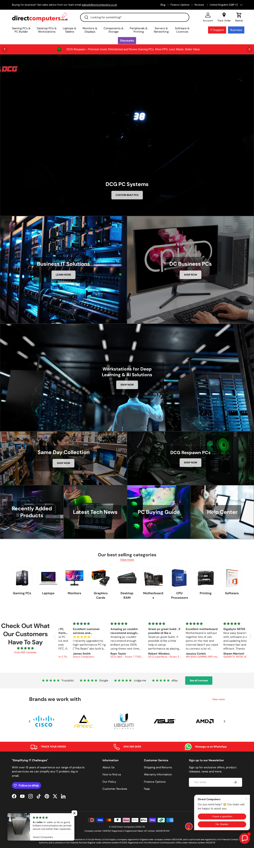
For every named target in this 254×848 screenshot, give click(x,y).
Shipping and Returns (158, 767)
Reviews (199, 4)
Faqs (147, 789)
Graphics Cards (101, 595)
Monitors (74, 593)
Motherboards (153, 595)
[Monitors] (74, 578)
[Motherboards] (153, 578)
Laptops (48, 593)
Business (236, 30)
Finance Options (180, 4)
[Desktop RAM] (127, 578)
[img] (25, 648)
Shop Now (190, 274)
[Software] (232, 578)
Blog (162, 4)
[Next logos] (224, 721)
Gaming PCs (22, 593)
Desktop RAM (126, 595)
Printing (206, 593)
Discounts (127, 40)
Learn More (63, 274)
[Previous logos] (29, 721)
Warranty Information (158, 774)
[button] (239, 17)
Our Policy (109, 782)
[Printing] (206, 578)
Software (232, 593)
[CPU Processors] (179, 578)
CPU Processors (179, 595)
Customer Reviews (114, 789)
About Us (108, 767)
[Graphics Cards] (101, 578)
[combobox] (134, 17)
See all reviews (199, 680)
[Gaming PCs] (22, 578)
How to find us (111, 774)
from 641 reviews (25, 652)
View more (127, 559)
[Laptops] (48, 578)
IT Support (217, 30)
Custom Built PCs (127, 195)
